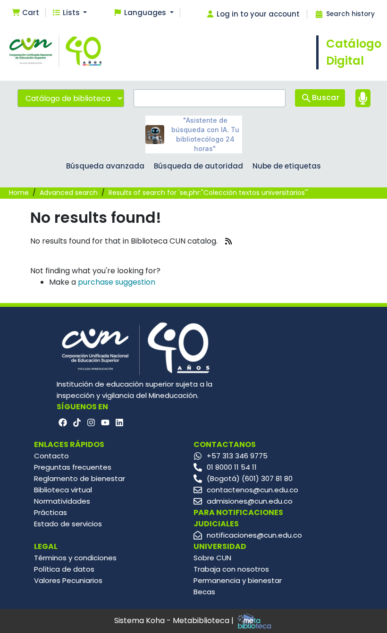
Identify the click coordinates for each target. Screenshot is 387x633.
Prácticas (50, 512)
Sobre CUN (212, 558)
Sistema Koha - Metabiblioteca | (175, 620)
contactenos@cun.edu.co (252, 490)
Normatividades (62, 501)
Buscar (325, 97)
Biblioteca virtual (63, 490)
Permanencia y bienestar (238, 580)
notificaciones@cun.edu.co (254, 535)
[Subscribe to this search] (228, 241)
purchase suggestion (116, 282)
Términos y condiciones (75, 558)
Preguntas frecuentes (72, 467)
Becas (204, 592)
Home (19, 192)
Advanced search (69, 192)
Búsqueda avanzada (105, 166)
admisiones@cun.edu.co (250, 501)
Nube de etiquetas (286, 166)
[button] (25, 13)
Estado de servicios (68, 524)
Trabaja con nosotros (231, 569)
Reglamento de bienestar (79, 478)
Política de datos (64, 569)
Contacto (51, 456)
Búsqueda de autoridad (198, 166)
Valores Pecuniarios (68, 580)
